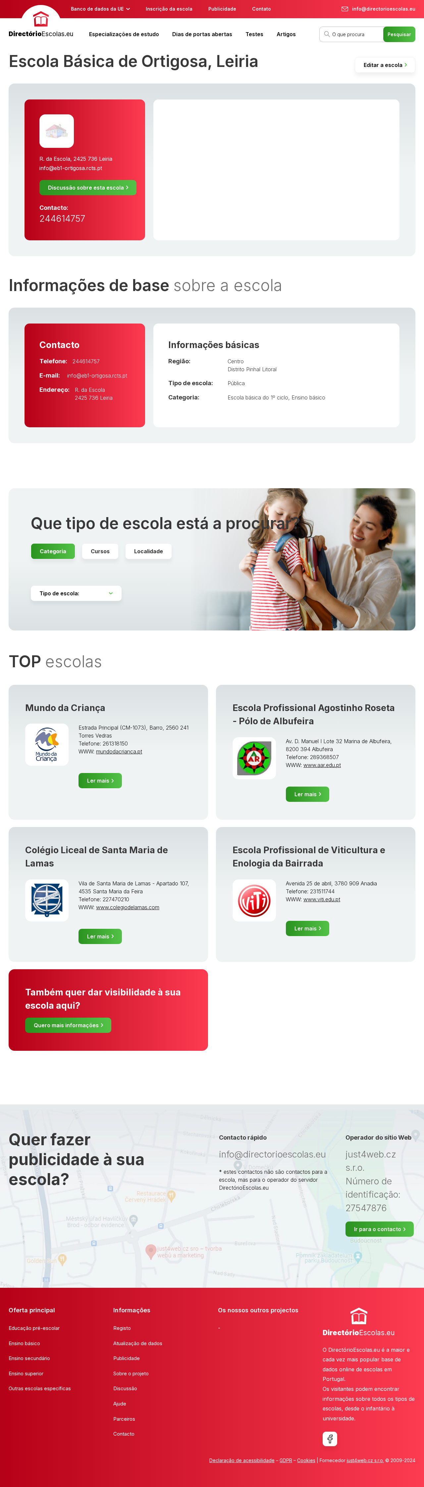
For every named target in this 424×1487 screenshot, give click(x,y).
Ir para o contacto (377, 1229)
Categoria (53, 551)
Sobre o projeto (131, 1373)
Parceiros (124, 1419)
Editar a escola (383, 65)
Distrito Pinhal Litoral (252, 369)
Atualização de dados (137, 1343)
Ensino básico (308, 397)
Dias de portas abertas (202, 34)
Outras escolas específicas (40, 1388)
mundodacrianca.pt (119, 751)
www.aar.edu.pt (322, 765)
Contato (261, 9)
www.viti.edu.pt (321, 899)
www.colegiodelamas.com (127, 907)
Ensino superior (26, 1373)
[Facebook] (330, 1439)
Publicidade (222, 9)
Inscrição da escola (169, 9)
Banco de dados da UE (97, 9)
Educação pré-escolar (34, 1328)
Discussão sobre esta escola (86, 187)
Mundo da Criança (65, 707)
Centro (236, 361)
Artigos (286, 34)
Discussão (125, 1388)
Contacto (123, 1434)
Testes (254, 34)
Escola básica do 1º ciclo (258, 397)
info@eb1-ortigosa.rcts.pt (70, 168)
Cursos (100, 551)
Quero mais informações (66, 1025)
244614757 (62, 218)
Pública (236, 383)
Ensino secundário (29, 1358)
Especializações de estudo (124, 34)
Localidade (148, 551)
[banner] (41, 22)
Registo (122, 1328)
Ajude (119, 1403)
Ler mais (98, 780)
